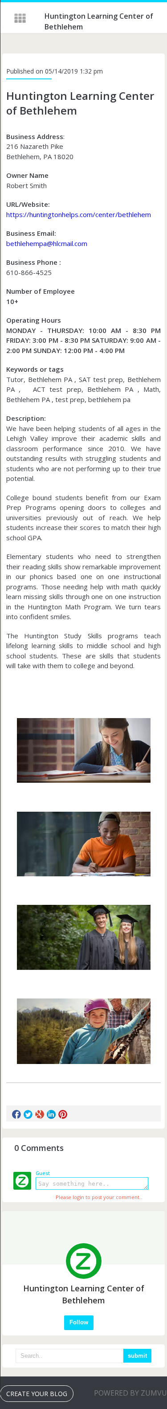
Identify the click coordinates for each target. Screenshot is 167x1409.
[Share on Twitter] (28, 1114)
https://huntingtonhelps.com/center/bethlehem (78, 214)
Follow (78, 1322)
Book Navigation (21, 18)
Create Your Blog (36, 1393)
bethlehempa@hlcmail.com (46, 243)
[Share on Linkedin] (51, 1114)
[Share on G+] (39, 1114)
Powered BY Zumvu (130, 1393)
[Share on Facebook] (16, 1114)
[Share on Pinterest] (62, 1114)
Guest (43, 1173)
